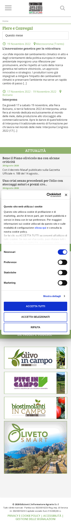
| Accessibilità (51, 516)
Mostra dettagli (52, 296)
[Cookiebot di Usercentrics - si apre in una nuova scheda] (46, 195)
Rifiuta (35, 327)
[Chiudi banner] (66, 195)
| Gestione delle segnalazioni (40, 517)
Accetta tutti (35, 306)
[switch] (62, 262)
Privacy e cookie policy (24, 516)
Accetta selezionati (35, 316)
